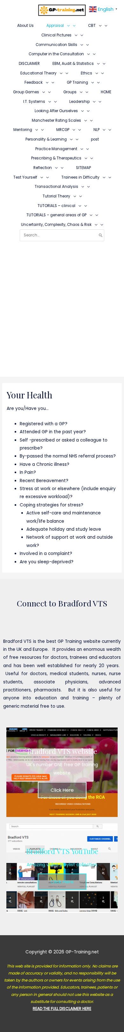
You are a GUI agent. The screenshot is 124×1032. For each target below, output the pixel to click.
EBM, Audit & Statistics (73, 63)
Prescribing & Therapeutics (56, 158)
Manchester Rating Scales (56, 120)
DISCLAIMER (29, 63)
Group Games (26, 92)
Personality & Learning (46, 139)
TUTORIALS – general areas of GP (56, 215)
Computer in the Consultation (56, 54)
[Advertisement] (62, 306)
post (95, 139)
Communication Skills (56, 44)
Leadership (79, 101)
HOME (106, 92)
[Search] (100, 235)
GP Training (77, 82)
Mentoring (22, 129)
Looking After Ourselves (56, 110)
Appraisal (55, 25)
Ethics (86, 73)
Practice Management (56, 148)
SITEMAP (83, 167)
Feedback (33, 82)
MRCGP (62, 129)
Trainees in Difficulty (80, 177)
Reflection (42, 167)
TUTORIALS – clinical (56, 205)
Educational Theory (38, 73)
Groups (70, 92)
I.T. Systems (34, 101)
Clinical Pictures (56, 35)
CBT (92, 25)
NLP (96, 129)
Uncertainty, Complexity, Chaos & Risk (56, 224)
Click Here (62, 790)
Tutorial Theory (56, 196)
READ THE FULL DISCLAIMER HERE (62, 1008)
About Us (25, 25)
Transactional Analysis (56, 186)
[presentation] (67, 25)
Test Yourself (25, 177)
